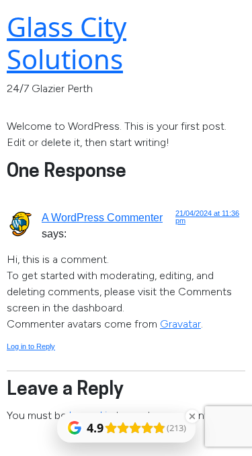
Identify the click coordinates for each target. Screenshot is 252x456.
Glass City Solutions (66, 42)
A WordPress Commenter (102, 217)
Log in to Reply (31, 346)
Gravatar (180, 323)
